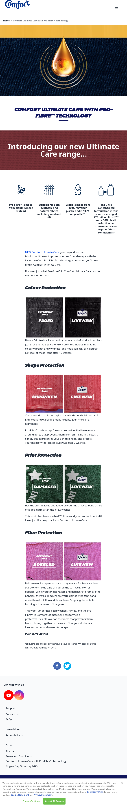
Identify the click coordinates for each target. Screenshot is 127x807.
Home (6, 20)
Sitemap (10, 751)
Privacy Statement (43, 795)
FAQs (9, 719)
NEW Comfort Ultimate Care (42, 252)
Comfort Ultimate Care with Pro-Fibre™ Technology (36, 761)
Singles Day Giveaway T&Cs (22, 766)
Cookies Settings (31, 801)
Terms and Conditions (19, 756)
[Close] (122, 783)
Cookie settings (95, 791)
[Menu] (116, 7)
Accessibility (13, 735)
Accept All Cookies (54, 801)
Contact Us (12, 714)
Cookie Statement (20, 795)
